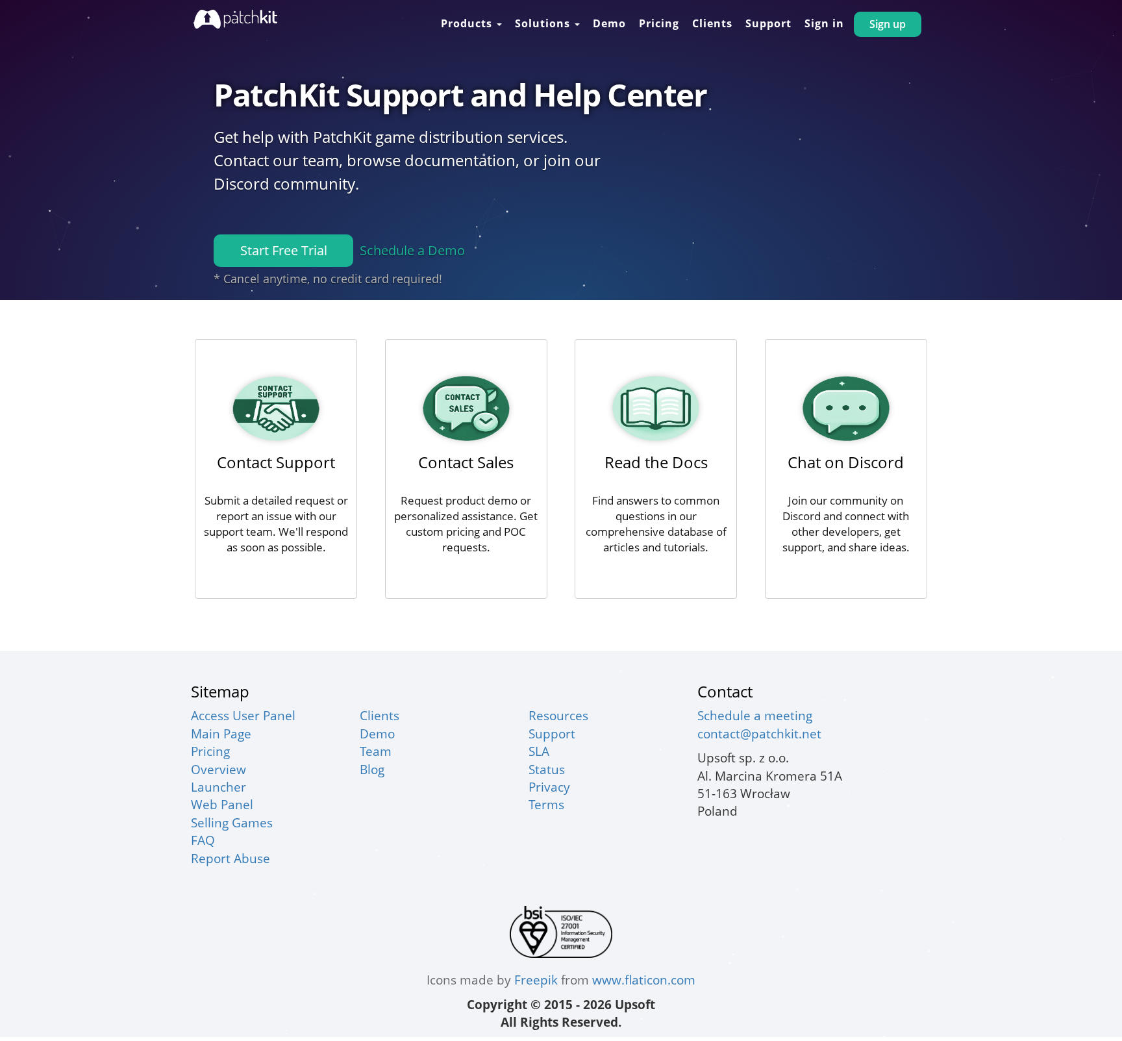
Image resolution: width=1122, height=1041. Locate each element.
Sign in (824, 23)
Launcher (218, 787)
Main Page (221, 733)
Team (376, 751)
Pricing (659, 23)
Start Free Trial (283, 250)
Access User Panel (243, 715)
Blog (372, 769)
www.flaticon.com (643, 979)
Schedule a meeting (754, 715)
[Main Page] (235, 19)
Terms (546, 804)
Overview (218, 769)
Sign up (887, 24)
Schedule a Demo (412, 250)
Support (768, 23)
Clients (712, 23)
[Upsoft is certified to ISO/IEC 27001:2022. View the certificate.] (561, 930)
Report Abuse (230, 858)
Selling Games (232, 822)
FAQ (203, 840)
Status (547, 769)
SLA (539, 751)
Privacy (549, 787)
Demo (609, 23)
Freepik (536, 979)
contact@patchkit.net (759, 733)
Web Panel (222, 804)
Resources (558, 715)
